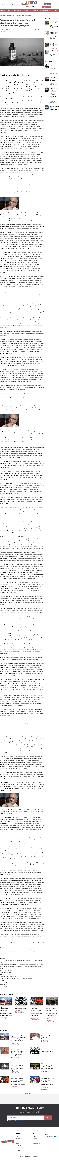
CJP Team (48, 1020)
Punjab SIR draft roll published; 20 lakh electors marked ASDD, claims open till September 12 (48, 1068)
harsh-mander (5, 29)
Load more (28, 1093)
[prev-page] (1, 1024)
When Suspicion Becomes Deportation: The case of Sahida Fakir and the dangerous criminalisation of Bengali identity (18, 1053)
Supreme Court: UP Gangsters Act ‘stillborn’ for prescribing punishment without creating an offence (18, 1039)
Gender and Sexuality (51, 1004)
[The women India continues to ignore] (21, 1001)
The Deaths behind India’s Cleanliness (53, 79)
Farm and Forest (53, 48)
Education (52, 41)
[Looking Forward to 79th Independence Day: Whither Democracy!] (47, 107)
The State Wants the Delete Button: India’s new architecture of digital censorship (17, 1068)
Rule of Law (2, 1004)
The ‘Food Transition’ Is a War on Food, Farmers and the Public (54, 45)
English (28, 6)
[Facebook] (2, 4)
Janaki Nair (52, 101)
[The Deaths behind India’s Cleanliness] (47, 79)
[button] (56, 1)
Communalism (20, 15)
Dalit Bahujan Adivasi (47, 67)
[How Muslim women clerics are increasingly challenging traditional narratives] (47, 52)
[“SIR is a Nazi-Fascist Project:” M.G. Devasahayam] (35, 1036)
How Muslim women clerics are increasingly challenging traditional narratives (54, 53)
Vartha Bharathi (45, 1040)
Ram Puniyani (53, 113)
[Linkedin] (38, 29)
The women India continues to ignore (53, 67)
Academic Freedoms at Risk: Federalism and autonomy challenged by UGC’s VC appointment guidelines (53, 36)
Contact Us (46, 7)
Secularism (28, 15)
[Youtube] (12, 4)
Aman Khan (43, 1073)
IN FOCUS (48, 62)
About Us (47, 4)
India (46, 90)
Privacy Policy (21, 1120)
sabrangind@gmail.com (51, 1136)
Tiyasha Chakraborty (53, 72)
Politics (13, 1063)
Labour (46, 80)
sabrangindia (4, 1017)
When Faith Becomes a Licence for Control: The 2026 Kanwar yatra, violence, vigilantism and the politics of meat (36, 1012)
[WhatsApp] (9, 4)
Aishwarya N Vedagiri (53, 83)
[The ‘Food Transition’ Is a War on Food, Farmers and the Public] (47, 45)
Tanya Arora (34, 1018)
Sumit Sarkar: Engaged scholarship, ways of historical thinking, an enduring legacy (53, 94)
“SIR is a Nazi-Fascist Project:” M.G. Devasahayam (47, 1037)
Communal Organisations (7, 15)
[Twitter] (6, 4)
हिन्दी (33, 6)
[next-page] (4, 1024)
